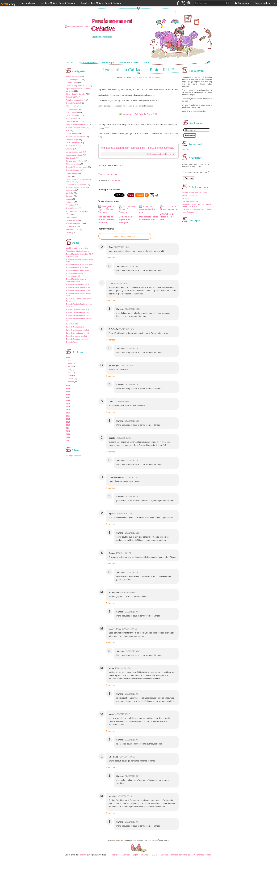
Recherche (190, 135)
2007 (68, 440)
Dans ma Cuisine (72, 115)
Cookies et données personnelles (175, 855)
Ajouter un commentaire (124, 236)
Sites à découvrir (72, 76)
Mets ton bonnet (72, 229)
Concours (70, 196)
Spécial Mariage (72, 140)
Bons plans (70, 205)
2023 (68, 391)
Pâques (69, 214)
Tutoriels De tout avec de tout (77, 333)
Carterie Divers (72, 83)
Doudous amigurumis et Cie (76, 86)
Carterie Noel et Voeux (74, 161)
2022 (68, 395)
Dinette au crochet (73, 143)
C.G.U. (154, 855)
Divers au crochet (73, 164)
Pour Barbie (70, 118)
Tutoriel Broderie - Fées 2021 (77, 268)
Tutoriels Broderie (73, 103)
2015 (68, 416)
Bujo (67, 131)
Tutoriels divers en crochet (76, 336)
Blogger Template (136, 840)
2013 (68, 422)
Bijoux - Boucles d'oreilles (76, 94)
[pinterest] (188, 3)
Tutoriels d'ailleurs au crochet (77, 330)
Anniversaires (71, 226)
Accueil (70, 62)
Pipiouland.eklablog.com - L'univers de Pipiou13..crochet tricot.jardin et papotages (138, 147)
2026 (68, 357)
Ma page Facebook (73, 456)
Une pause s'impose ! (190, 201)
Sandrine (82, 855)
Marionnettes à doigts (74, 155)
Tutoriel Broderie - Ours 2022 (77, 271)
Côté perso (70, 106)
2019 (68, 404)
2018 (68, 407)
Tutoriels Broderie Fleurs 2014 (77, 312)
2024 (68, 388)
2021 (68, 398)
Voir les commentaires (108, 174)
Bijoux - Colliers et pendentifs (77, 124)
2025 (68, 385)
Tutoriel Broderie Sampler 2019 (78, 290)
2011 (68, 428)
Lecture (69, 199)
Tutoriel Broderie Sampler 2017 (78, 287)
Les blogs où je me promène (77, 248)
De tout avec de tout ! (74, 152)
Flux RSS (185, 150)
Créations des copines (74, 100)
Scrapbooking (71, 109)
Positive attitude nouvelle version (194, 192)
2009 (68, 434)
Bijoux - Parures (72, 217)
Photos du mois (72, 134)
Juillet (70, 363)
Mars (70, 376)
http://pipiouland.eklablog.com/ (160, 154)
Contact (147, 62)
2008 (68, 437)
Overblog (165, 840)
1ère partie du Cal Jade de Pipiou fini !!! (138, 69)
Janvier (71, 382)
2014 (68, 419)
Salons (68, 176)
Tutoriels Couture (72, 170)
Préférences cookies (202, 855)
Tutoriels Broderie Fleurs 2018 (77, 315)
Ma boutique (108, 62)
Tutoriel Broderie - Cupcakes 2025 (79, 265)
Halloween (70, 202)
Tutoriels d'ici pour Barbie (75, 127)
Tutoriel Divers (71, 208)
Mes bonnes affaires (128, 62)
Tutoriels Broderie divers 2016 (77, 309)
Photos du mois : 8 (189, 195)
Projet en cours (72, 112)
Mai (69, 369)
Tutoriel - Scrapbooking (75, 327)
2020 (68, 401)
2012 (68, 425)
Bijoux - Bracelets (73, 121)
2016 (68, 413)
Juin (69, 366)
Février (70, 379)
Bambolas (70, 193)
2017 (68, 410)
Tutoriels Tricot (72, 342)
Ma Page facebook (88, 62)
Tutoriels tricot (71, 146)
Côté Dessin (71, 158)
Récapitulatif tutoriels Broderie (77, 251)
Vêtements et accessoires (76, 185)
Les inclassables (72, 173)
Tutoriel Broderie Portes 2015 (77, 284)
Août (69, 360)
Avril (69, 373)
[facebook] (178, 3)
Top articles (114, 855)
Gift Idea (148, 840)
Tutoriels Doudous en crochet (77, 339)
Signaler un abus (140, 855)
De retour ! (186, 198)
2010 (68, 431)
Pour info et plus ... (73, 80)
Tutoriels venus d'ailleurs (75, 137)
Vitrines (69, 233)
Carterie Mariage (72, 220)
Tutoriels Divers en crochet (76, 167)
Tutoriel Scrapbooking (74, 223)
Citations (69, 149)
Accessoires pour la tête (75, 211)
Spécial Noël (71, 97)
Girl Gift (111, 840)
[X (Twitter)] (183, 3)
